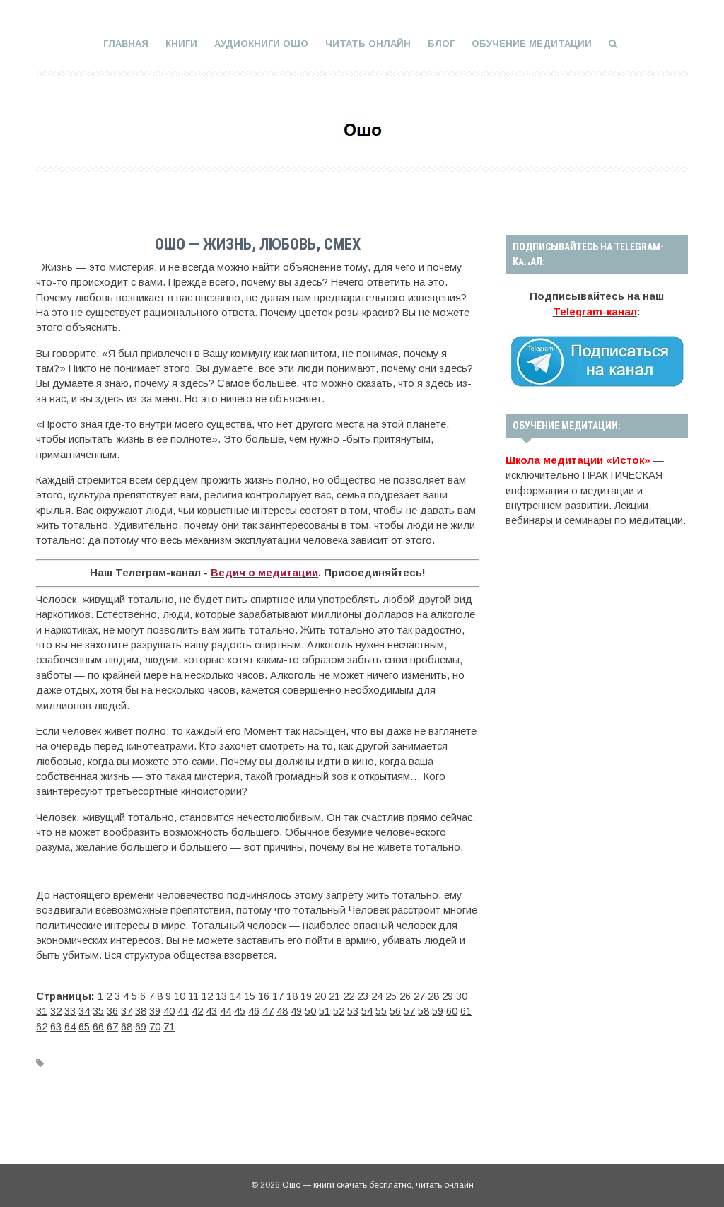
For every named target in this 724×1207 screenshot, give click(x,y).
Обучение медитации (532, 43)
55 (381, 1011)
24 (377, 996)
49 (296, 1011)
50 (310, 1011)
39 (154, 1011)
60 (451, 1011)
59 (437, 1011)
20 (320, 996)
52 (338, 1011)
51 (324, 1011)
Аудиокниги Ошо (261, 43)
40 (169, 1011)
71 (169, 1026)
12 (207, 996)
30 (461, 996)
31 (41, 1011)
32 (56, 1011)
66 (98, 1026)
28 (433, 996)
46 (253, 1011)
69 (140, 1026)
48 (282, 1011)
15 (249, 996)
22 (348, 996)
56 (395, 1011)
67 (112, 1026)
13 (221, 996)
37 (126, 1011)
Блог (441, 43)
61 (466, 1011)
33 (70, 1011)
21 (334, 996)
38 (140, 1011)
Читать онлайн (368, 43)
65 (84, 1026)
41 (183, 1011)
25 (391, 996)
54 (367, 1011)
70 (154, 1026)
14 (235, 996)
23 (362, 996)
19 (306, 996)
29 (447, 996)
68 (126, 1026)
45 (239, 1011)
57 (409, 1011)
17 (278, 996)
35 (98, 1011)
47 (268, 1011)
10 (179, 996)
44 (225, 1011)
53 (352, 1011)
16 (263, 996)
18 (292, 996)
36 (112, 1011)
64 (70, 1026)
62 (41, 1026)
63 (56, 1026)
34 (84, 1011)
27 (419, 996)
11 (193, 996)
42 (197, 1011)
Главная (125, 43)
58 (423, 1011)
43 (211, 1011)
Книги (181, 43)
